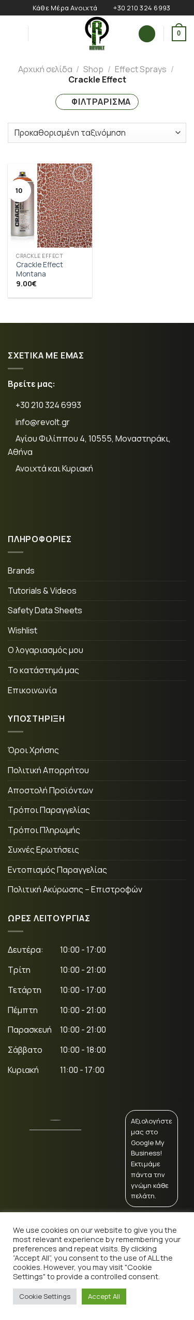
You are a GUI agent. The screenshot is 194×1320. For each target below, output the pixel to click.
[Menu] (14, 33)
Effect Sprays (141, 69)
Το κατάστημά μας (43, 670)
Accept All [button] (104, 1296)
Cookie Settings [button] (44, 1296)
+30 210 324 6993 (47, 405)
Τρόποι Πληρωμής (44, 830)
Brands (21, 570)
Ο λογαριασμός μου (45, 650)
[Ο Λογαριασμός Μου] (147, 33)
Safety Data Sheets (45, 610)
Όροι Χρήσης (33, 750)
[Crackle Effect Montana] (50, 206)
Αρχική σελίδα (45, 69)
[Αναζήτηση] (39, 33)
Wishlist (22, 630)
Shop (93, 69)
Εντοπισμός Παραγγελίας (57, 869)
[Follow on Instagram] (55, 503)
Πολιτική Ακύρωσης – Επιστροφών (75, 889)
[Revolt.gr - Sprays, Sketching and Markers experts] (97, 33)
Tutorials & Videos (42, 590)
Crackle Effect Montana (39, 269)
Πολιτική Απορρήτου (48, 770)
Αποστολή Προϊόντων (50, 790)
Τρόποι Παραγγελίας (49, 810)
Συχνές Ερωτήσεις (43, 849)
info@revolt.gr (43, 422)
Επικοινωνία (32, 690)
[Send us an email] (87, 503)
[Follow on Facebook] (23, 503)
